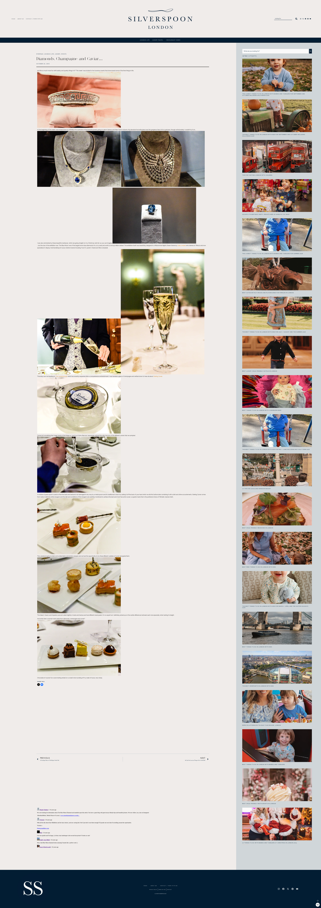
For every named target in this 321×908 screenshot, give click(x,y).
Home (13, 19)
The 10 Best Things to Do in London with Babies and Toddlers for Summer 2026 (272, 253)
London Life (49, 54)
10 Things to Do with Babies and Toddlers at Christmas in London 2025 (269, 842)
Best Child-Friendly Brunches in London (257, 528)
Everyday (39, 54)
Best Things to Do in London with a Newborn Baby (262, 410)
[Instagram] (301, 19)
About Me (20, 19)
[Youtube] (310, 19)
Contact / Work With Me (34, 19)
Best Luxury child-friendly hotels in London (259, 371)
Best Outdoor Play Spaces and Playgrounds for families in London (268, 292)
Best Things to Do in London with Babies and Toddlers (263, 764)
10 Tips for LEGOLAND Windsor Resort (256, 488)
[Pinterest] (308, 19)
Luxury (57, 54)
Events (63, 54)
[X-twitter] (303, 19)
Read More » (245, 97)
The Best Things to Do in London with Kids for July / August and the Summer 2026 (274, 332)
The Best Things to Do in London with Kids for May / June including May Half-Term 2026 (276, 449)
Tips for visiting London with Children (257, 175)
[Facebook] (306, 19)
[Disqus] (122, 784)
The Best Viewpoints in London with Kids (258, 686)
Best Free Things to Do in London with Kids (259, 567)
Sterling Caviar (157, 376)
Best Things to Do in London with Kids (257, 647)
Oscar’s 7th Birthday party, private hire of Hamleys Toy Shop (265, 214)
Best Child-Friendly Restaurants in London (259, 803)
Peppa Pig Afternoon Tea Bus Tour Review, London (261, 725)
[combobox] (283, 19)
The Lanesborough (61, 376)
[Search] (296, 19)
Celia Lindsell (182, 245)
